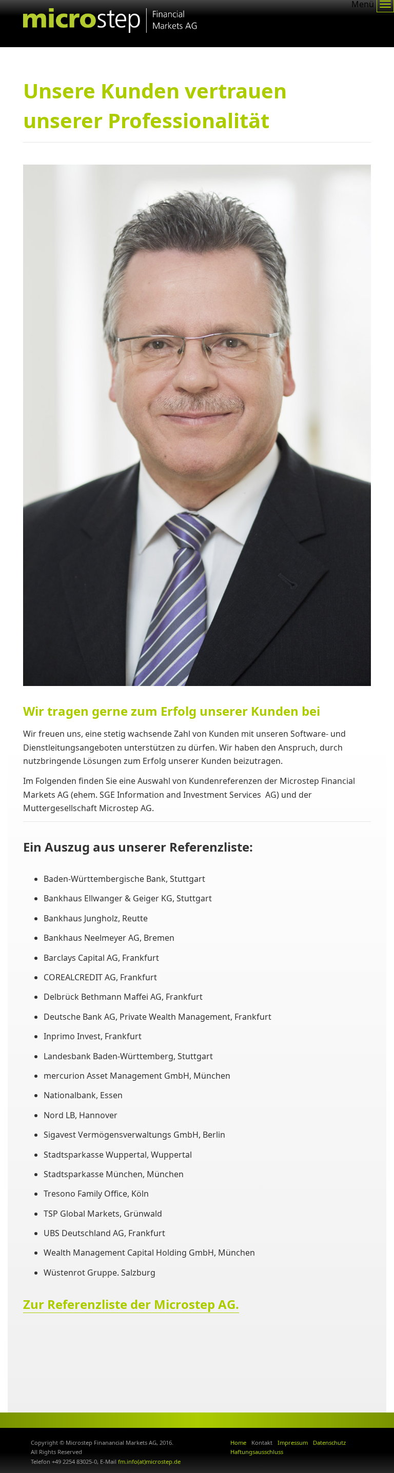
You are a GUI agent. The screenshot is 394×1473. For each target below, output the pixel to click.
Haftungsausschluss (256, 1452)
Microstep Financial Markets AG (110, 23)
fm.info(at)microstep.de (149, 1461)
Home (238, 1442)
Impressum (293, 1442)
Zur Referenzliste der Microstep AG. (131, 1304)
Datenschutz (329, 1442)
